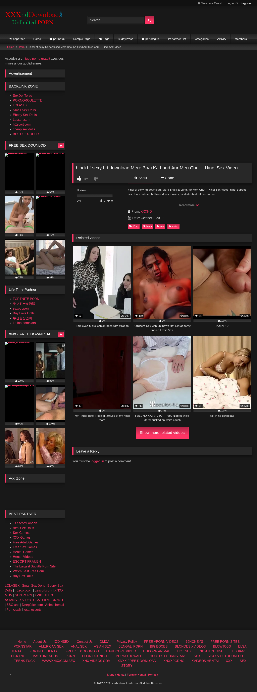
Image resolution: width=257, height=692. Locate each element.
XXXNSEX (61, 641)
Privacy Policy (127, 641)
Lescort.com (21, 119)
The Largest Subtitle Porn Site (34, 566)
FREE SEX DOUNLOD (82, 651)
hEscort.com (22, 124)
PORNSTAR (23, 646)
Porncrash (13, 609)
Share (169, 178)
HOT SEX (184, 651)
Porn (21, 46)
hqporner (19, 38)
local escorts (32, 609)
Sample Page (81, 38)
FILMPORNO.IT (53, 600)
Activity (221, 38)
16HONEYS (194, 641)
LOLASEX (20, 105)
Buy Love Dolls (24, 313)
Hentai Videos (23, 556)
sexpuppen (21, 308)
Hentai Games (23, 552)
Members (241, 38)
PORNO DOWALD (129, 656)
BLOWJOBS (222, 646)
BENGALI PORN (130, 646)
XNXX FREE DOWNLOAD (137, 661)
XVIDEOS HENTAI (205, 661)
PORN (70, 656)
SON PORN (23, 595)
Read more (187, 205)
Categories (202, 38)
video (175, 226)
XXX (229, 661)
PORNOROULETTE (27, 100)
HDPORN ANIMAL (156, 651)
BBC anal (13, 605)
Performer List (177, 38)
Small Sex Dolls (24, 110)
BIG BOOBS (159, 646)
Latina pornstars (24, 323)
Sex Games (21, 532)
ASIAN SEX (102, 646)
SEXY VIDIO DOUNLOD (225, 656)
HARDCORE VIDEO (121, 651)
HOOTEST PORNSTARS (168, 656)
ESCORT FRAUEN (27, 561)
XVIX (38, 595)
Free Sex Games (25, 547)
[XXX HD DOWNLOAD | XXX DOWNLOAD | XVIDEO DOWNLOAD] (35, 20)
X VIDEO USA (29, 600)
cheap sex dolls (24, 129)
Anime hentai (54, 605)
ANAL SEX (79, 646)
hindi (149, 226)
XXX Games (22, 537)
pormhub (59, 38)
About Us (40, 641)
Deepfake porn (32, 605)
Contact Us (85, 641)
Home (37, 38)
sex (162, 226)
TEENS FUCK (24, 661)
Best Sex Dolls (23, 528)
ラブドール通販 (24, 303)
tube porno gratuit (37, 58)
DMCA (104, 641)
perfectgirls (152, 38)
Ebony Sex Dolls (25, 115)
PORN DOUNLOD (95, 656)
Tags (106, 38)
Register (246, 3)
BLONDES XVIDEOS (190, 646)
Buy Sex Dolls (23, 576)
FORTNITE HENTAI (44, 651)
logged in (97, 461)
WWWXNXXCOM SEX (58, 661)
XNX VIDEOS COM (96, 661)
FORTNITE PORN (26, 299)
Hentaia (153, 674)
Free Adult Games (26, 542)
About (142, 178)
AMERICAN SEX (51, 646)
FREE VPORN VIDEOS (161, 641)
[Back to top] (244, 680)
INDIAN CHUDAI (211, 651)
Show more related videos (162, 432)
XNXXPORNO (173, 661)
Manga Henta (115, 674)
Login (230, 3)
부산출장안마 (22, 318)
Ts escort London (25, 523)
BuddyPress (125, 38)
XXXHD (146, 211)
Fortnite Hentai (136, 674)
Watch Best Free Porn (28, 571)
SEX (197, 656)
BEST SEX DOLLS (26, 134)
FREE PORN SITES (225, 641)
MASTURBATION (45, 656)
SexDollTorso (22, 95)
